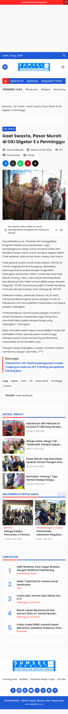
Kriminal (8, 528)
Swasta (7, 385)
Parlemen (22, 631)
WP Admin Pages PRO (41, 713)
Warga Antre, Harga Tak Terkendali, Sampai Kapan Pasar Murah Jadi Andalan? (43, 444)
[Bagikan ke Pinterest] (28, 163)
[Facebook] (13, 690)
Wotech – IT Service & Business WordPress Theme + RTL (47, 713)
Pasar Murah (41, 380)
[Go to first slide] (64, 494)
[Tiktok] (43, 690)
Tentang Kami (9, 679)
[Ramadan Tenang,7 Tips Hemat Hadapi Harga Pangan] (14, 481)
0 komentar (13, 155)
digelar (14, 380)
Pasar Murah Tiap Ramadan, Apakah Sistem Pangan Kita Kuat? (44, 462)
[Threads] (25, 690)
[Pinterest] (55, 690)
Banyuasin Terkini (52, 81)
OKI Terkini (9, 128)
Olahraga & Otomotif (28, 602)
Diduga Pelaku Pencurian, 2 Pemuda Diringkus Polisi (17, 535)
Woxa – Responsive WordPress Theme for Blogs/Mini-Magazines (34, 713)
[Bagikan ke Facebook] (5, 163)
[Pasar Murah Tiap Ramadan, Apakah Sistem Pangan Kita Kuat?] (14, 463)
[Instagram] (19, 690)
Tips (19, 588)
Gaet (23, 380)
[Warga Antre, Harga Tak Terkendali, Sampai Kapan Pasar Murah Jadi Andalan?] (14, 446)
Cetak (30, 155)
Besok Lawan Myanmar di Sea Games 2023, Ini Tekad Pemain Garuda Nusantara (36, 613)
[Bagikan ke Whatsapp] (20, 163)
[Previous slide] (59, 494)
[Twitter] (37, 690)
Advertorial (16, 81)
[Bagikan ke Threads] (35, 163)
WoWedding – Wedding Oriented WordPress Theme (56, 713)
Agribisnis (32, 81)
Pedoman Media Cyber (42, 679)
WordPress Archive (3, 713)
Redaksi (24, 679)
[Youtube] (31, 690)
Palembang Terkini (26, 574)
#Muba (45, 89)
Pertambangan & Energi (49, 528)
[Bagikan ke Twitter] (13, 163)
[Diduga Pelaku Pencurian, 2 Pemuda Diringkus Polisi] (18, 512)
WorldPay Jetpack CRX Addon (14, 713)
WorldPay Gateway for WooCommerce (8, 713)
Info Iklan (62, 679)
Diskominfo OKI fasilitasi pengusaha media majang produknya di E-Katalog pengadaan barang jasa (34, 367)
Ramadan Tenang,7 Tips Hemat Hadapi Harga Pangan (41, 480)
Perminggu (56, 380)
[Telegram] (49, 690)
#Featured (31, 89)
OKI (31, 380)
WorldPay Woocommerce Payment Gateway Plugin (21, 713)
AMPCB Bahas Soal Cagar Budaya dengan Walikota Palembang (38, 568)
